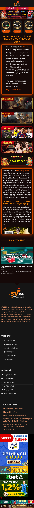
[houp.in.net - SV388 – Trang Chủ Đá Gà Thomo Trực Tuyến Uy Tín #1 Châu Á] (17, 3)
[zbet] (14, 485)
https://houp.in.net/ (14, 89)
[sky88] (14, 454)
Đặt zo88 (17, 31)
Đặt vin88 (28, 31)
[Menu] (2, 3)
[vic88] (17, 502)
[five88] (14, 469)
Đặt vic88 (6, 31)
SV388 (25, 47)
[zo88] (17, 506)
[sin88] (14, 438)
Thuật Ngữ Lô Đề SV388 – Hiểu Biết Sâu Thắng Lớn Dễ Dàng (16, 267)
